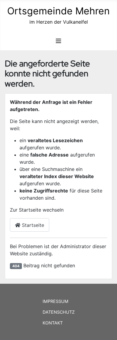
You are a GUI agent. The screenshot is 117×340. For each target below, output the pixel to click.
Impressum (55, 301)
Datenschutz (59, 312)
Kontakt (53, 322)
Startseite (32, 225)
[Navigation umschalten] (58, 41)
